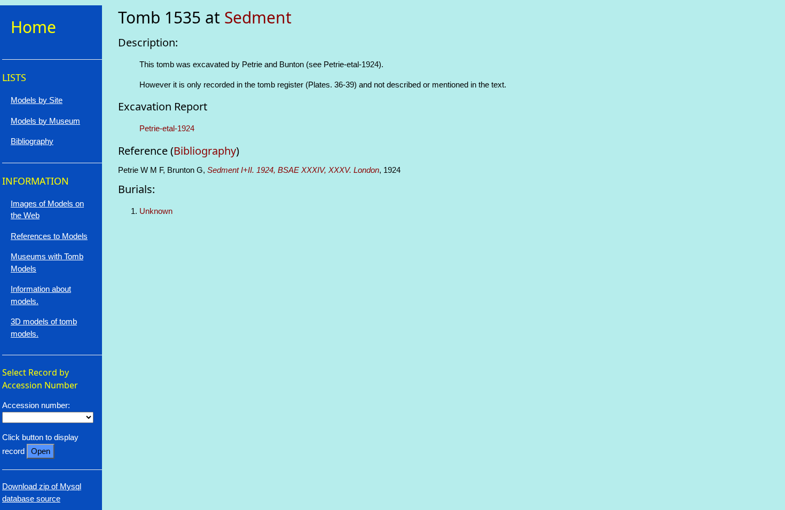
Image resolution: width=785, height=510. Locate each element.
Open (40, 451)
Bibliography (205, 151)
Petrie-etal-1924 (166, 128)
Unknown (155, 211)
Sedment (258, 17)
